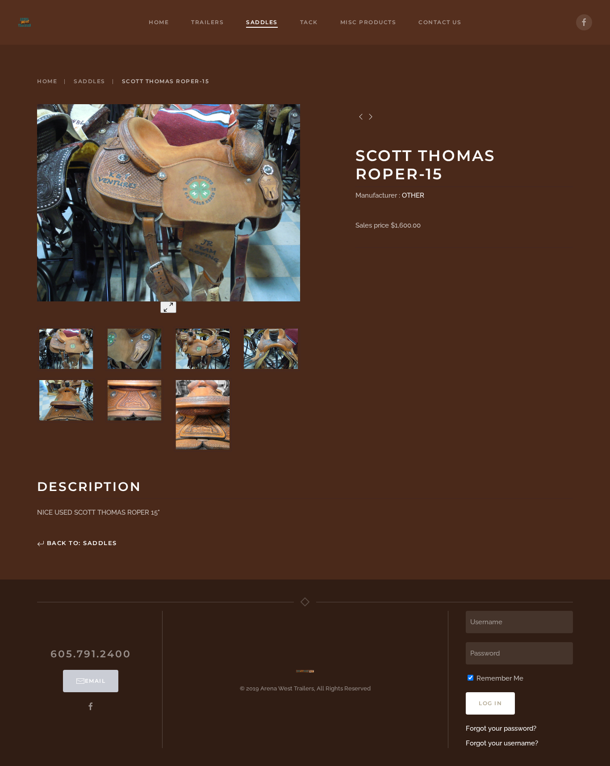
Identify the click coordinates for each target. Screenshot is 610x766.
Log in (490, 703)
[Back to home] (24, 22)
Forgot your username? (502, 743)
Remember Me (499, 678)
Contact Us (439, 22)
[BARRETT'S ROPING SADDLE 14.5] (371, 116)
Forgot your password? (501, 728)
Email (95, 680)
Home (159, 22)
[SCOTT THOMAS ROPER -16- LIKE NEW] (360, 116)
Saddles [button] (262, 22)
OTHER (413, 195)
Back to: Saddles (80, 542)
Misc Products (368, 22)
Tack (309, 22)
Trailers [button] (207, 22)
